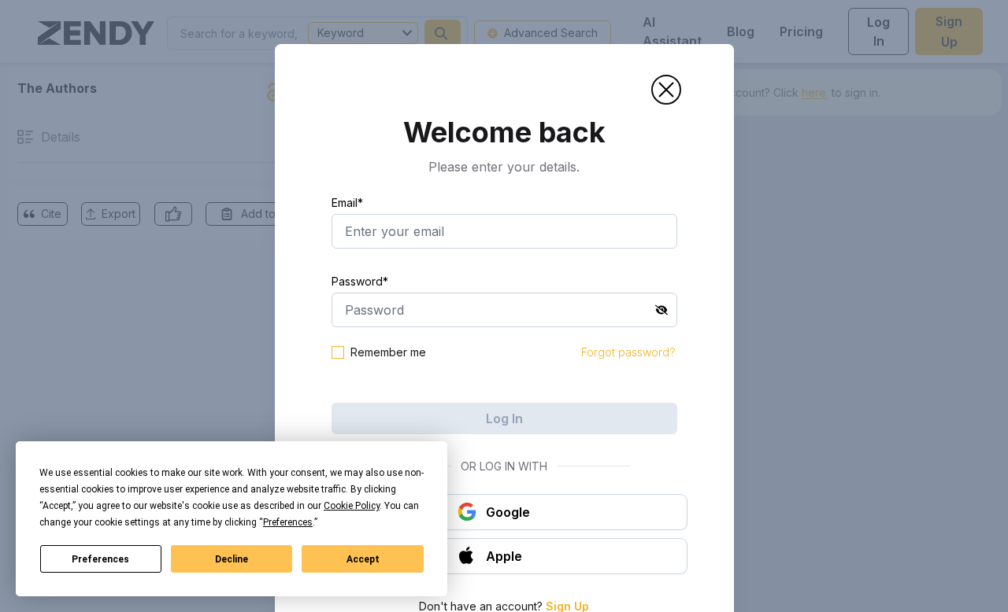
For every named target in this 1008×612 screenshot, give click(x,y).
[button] (666, 90)
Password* (360, 281)
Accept (363, 559)
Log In (504, 418)
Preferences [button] (288, 522)
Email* (347, 202)
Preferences (100, 559)
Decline (231, 559)
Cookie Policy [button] (352, 505)
